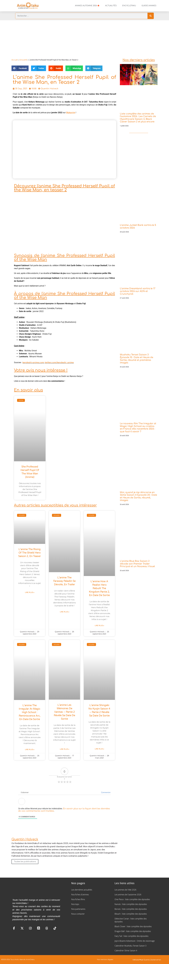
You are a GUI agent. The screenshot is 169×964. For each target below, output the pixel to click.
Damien (153, 960)
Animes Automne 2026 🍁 (87, 6)
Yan (159, 960)
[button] (20, 68)
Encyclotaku (129, 6)
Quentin (147, 960)
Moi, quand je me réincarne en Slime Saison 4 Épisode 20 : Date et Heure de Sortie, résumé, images (138, 496)
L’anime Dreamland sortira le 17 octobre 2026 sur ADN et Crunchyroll (137, 291)
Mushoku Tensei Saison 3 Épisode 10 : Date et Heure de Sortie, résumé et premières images (136, 358)
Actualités (111, 6)
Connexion (105, 792)
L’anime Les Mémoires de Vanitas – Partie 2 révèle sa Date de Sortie (64, 712)
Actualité (23, 60)
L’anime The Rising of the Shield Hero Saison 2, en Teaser (29, 553)
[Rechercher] (150, 16)
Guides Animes (149, 6)
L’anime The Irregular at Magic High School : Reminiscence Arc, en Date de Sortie (29, 712)
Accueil (15, 60)
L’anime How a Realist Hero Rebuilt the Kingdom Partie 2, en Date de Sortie (99, 588)
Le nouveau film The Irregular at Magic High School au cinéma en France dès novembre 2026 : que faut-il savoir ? (138, 427)
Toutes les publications (25, 862)
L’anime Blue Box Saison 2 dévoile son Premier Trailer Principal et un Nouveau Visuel (137, 564)
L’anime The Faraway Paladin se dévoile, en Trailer (64, 581)
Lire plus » (29, 592)
